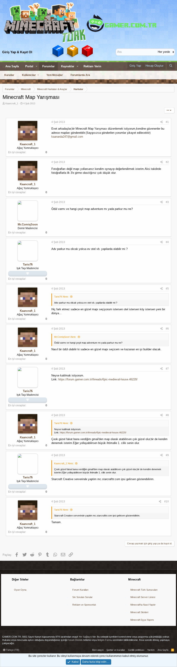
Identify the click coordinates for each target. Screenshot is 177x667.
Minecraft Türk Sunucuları (144, 589)
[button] (36, 66)
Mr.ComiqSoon (28, 224)
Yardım (151, 650)
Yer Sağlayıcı (86, 636)
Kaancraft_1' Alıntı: (64, 463)
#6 (167, 328)
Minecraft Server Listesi (142, 597)
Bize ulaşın (98, 650)
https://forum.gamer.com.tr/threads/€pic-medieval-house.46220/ (97, 379)
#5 (167, 288)
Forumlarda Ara (80, 75)
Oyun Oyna (20, 589)
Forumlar (48, 66)
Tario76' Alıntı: (61, 296)
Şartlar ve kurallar (115, 650)
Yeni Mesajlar (54, 75)
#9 (167, 455)
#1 (167, 122)
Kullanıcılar (29, 75)
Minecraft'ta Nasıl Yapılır (143, 604)
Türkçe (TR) (12, 650)
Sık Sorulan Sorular (82, 597)
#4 (167, 242)
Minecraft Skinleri (139, 612)
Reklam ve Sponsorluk (84, 604)
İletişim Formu (104, 640)
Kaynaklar (67, 66)
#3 (167, 202)
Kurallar (9, 75)
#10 (166, 501)
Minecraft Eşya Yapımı (142, 620)
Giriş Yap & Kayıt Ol (17, 52)
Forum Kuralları (80, 589)
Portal (29, 66)
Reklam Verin (92, 66)
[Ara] (171, 65)
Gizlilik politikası (136, 650)
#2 (167, 162)
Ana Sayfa (12, 66)
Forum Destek (75, 640)
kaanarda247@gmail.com (67, 136)
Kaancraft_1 (11, 103)
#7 (167, 368)
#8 (167, 415)
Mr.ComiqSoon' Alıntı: (65, 337)
